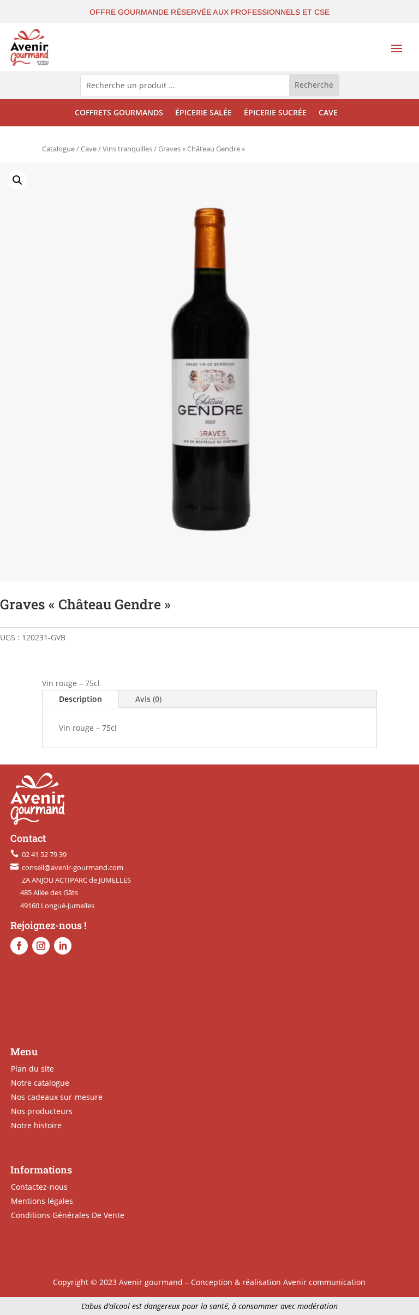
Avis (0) (148, 699)
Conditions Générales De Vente (67, 1215)
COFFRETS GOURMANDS (119, 113)
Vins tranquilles (127, 149)
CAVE (328, 113)
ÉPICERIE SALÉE (203, 113)
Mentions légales (42, 1201)
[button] (17, 180)
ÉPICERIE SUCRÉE (275, 113)
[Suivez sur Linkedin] (62, 946)
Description (80, 699)
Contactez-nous (39, 1187)
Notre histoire (36, 1125)
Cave (89, 149)
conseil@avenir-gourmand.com (71, 867)
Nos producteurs (42, 1111)
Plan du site (32, 1068)
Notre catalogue (40, 1083)
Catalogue (58, 149)
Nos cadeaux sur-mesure (57, 1097)
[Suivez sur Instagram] (41, 946)
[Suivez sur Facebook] (19, 946)
